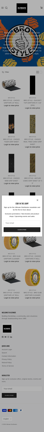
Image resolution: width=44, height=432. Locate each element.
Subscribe (22, 229)
